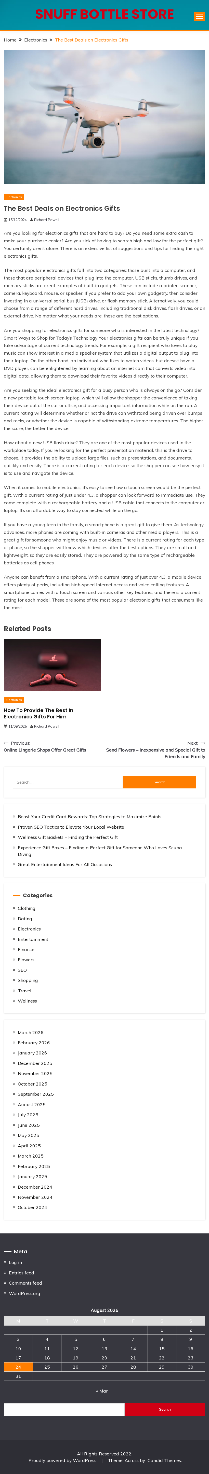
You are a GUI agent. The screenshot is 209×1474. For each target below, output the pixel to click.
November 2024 (35, 1197)
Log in (15, 1262)
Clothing (26, 908)
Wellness (27, 1001)
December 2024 (35, 1187)
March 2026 (31, 1032)
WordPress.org (24, 1293)
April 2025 (29, 1145)
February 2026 (34, 1042)
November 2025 (35, 1073)
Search (165, 1409)
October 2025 (32, 1084)
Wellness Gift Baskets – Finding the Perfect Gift (68, 837)
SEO (22, 970)
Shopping (28, 980)
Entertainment (33, 939)
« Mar (102, 1391)
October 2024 (32, 1207)
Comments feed (25, 1283)
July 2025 (28, 1114)
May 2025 (28, 1135)
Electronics (14, 197)
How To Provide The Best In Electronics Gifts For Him (38, 713)
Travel (24, 990)
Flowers (26, 959)
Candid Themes (164, 1460)
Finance (26, 949)
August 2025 (32, 1104)
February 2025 (34, 1166)
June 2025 (29, 1125)
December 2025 (35, 1063)
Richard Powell (46, 219)
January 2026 (32, 1052)
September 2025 (36, 1094)
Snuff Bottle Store (104, 14)
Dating (25, 918)
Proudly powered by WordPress (63, 1460)
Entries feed (21, 1272)
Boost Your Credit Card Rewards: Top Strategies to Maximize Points (89, 816)
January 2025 (32, 1176)
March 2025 (31, 1156)
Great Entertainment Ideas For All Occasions (65, 864)
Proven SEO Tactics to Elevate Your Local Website (71, 827)
